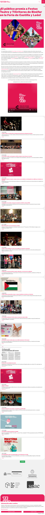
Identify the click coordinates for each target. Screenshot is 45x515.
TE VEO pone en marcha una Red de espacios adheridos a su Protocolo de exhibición (17, 271)
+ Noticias (22, 461)
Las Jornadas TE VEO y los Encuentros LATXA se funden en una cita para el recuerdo (17, 156)
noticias (3, 183)
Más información (4, 509)
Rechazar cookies (11, 511)
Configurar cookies (41, 513)
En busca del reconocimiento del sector (9, 362)
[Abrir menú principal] (43, 2)
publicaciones (4, 366)
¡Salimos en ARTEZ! (5, 385)
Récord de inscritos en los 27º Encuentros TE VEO (11, 225)
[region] (22, 33)
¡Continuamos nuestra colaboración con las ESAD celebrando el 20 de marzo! (15, 340)
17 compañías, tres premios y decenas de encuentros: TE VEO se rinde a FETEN (16, 202)
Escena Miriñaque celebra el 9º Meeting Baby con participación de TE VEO (15, 454)
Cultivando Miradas (4, 69)
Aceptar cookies (34, 511)
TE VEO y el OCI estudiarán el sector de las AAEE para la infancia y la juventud (16, 248)
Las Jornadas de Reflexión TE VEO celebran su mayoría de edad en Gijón (15, 317)
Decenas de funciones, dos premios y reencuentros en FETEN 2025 (13, 408)
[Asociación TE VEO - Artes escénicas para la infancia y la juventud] (5, 2)
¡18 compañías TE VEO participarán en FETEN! (10, 431)
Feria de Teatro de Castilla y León (17, 51)
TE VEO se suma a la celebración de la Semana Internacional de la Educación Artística (17, 133)
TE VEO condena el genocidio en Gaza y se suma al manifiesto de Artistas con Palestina (17, 294)
